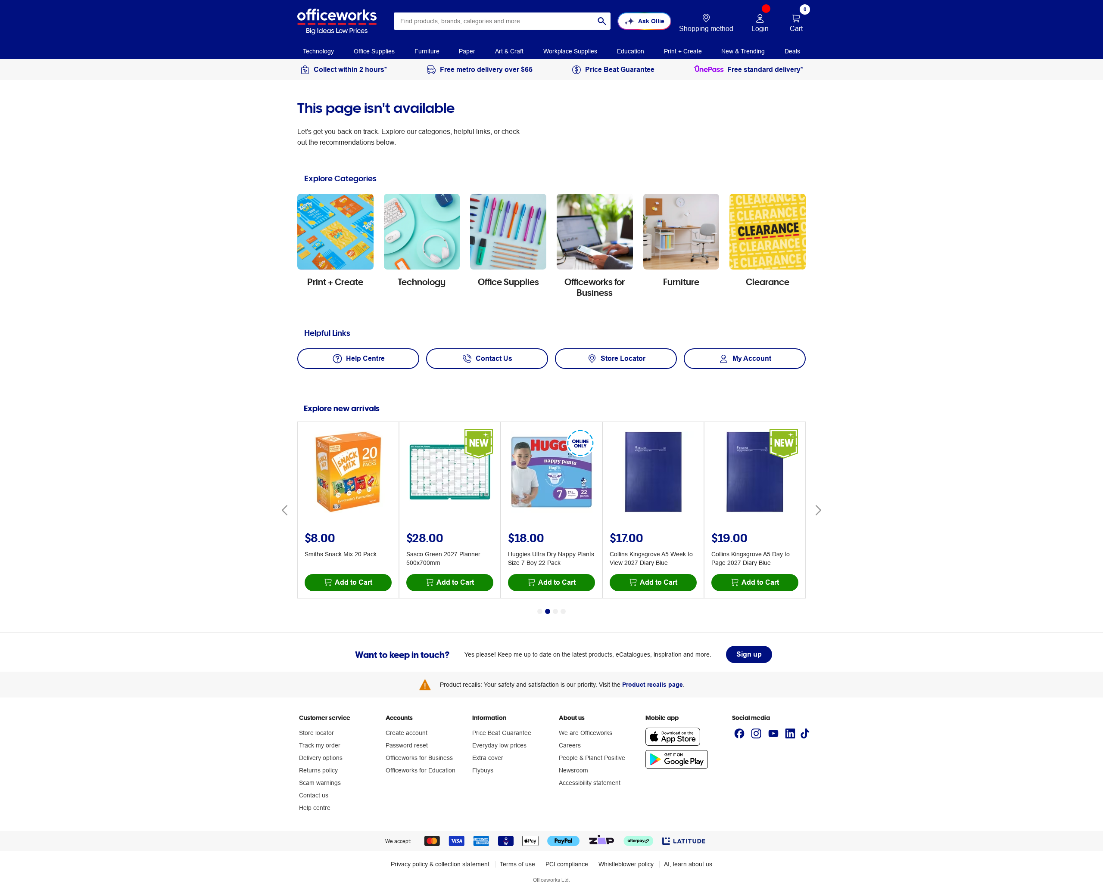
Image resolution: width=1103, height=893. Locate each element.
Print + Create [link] (683, 51)
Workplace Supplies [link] (570, 51)
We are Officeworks (585, 732)
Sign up (749, 654)
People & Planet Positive (592, 757)
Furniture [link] (426, 51)
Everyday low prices (499, 745)
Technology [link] (318, 51)
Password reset (407, 745)
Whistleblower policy (626, 864)
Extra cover (487, 757)
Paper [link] (467, 51)
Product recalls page (652, 684)
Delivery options (321, 757)
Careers (570, 745)
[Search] (602, 21)
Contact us (313, 795)
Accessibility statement (589, 782)
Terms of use (517, 864)
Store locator (316, 732)
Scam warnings (320, 782)
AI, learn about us (688, 864)
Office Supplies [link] (374, 51)
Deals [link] (792, 51)
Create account (406, 732)
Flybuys (482, 770)
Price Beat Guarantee (501, 732)
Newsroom (573, 770)
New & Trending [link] (743, 51)
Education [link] (630, 51)
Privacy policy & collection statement (440, 864)
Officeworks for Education (420, 770)
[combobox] (502, 21)
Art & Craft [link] (509, 51)
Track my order (319, 745)
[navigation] (318, 50)
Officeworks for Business (419, 757)
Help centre (314, 807)
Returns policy (318, 770)
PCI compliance (566, 864)
